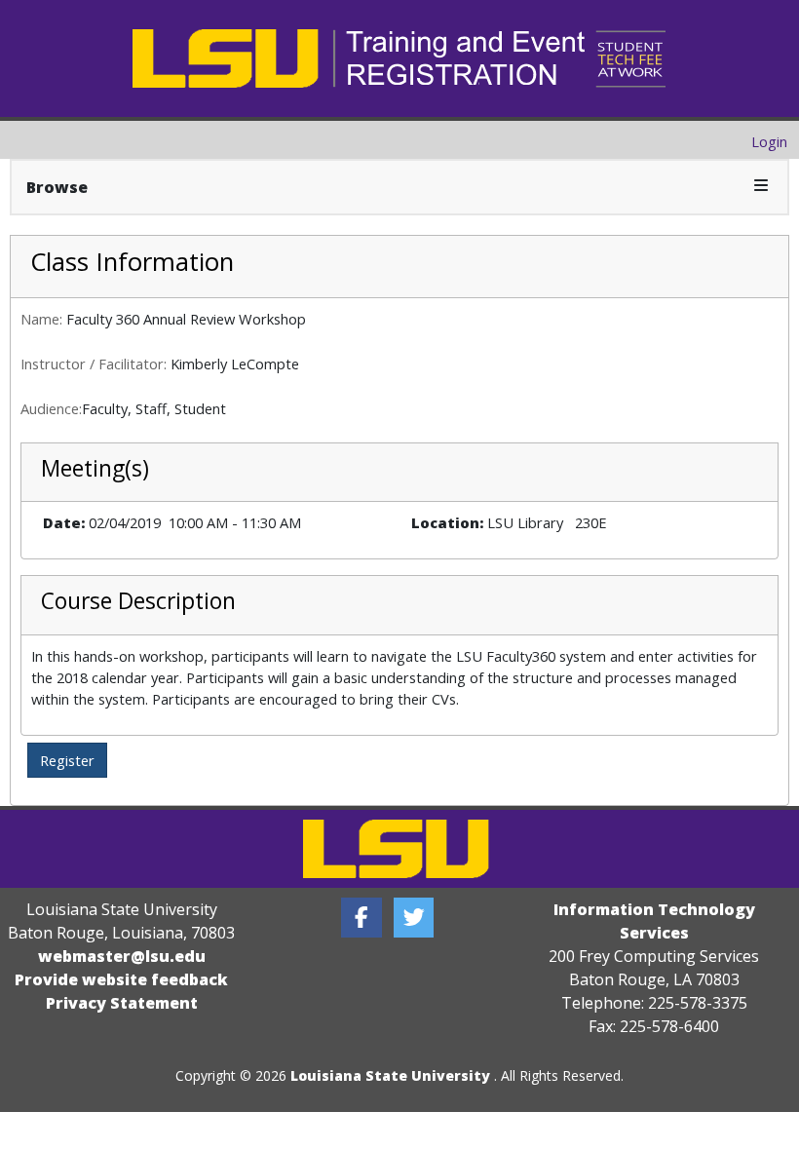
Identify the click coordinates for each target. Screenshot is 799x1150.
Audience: (51, 408)
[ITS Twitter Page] (414, 918)
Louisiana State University (390, 1075)
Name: (41, 318)
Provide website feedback (121, 979)
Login (769, 141)
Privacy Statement (122, 1003)
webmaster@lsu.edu (122, 956)
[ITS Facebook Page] (361, 918)
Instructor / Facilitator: (93, 363)
